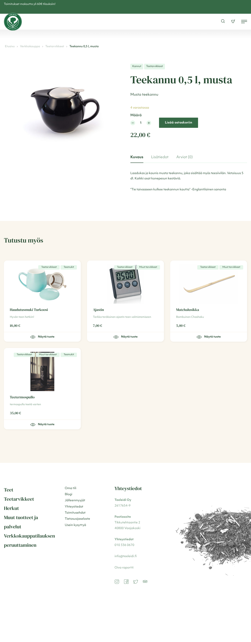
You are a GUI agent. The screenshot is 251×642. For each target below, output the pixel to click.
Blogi (68, 494)
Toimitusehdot (75, 512)
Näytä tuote (129, 336)
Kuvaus (136, 157)
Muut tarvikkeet (148, 267)
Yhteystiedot (74, 506)
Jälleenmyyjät (75, 500)
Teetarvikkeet (54, 46)
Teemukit (69, 267)
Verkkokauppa (30, 46)
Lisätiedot (159, 157)
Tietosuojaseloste (77, 518)
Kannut (136, 66)
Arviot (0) (184, 157)
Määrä (136, 115)
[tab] (136, 157)
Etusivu (10, 46)
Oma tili (70, 488)
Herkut (11, 508)
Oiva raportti (124, 567)
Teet (8, 490)
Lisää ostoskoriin (178, 122)
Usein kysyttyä (75, 525)
